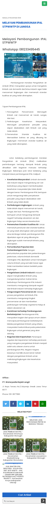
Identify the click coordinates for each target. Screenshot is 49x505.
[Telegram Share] (20, 403)
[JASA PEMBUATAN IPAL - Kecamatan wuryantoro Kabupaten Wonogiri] (36, 445)
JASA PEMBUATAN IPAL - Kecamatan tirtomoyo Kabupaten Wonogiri (13, 434)
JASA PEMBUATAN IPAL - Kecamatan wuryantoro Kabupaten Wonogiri (36, 456)
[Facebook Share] (13, 403)
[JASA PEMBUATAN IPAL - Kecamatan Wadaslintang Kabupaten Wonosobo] (13, 445)
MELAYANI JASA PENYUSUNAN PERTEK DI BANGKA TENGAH (36, 422)
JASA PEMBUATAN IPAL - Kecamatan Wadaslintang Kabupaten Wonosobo (13, 457)
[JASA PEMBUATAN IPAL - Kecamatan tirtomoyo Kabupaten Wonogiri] (13, 423)
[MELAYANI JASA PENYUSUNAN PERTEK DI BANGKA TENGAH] (36, 417)
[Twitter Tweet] (6, 403)
